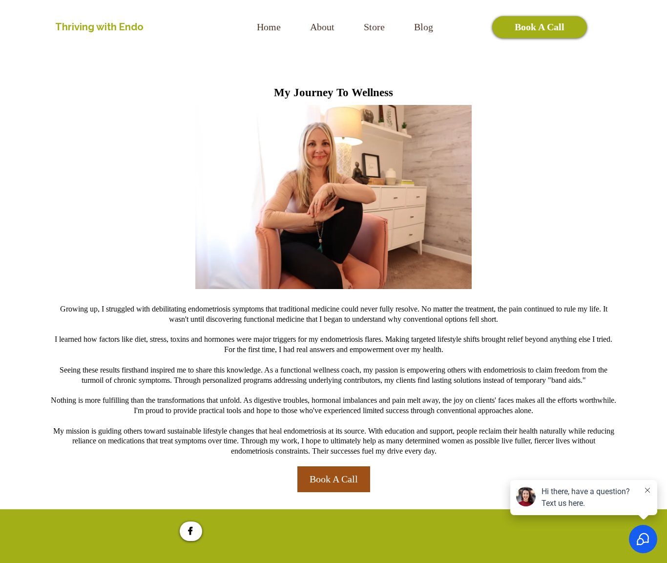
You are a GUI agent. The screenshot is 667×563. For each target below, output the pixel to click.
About (322, 26)
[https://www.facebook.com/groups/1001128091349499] (191, 531)
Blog (423, 26)
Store (374, 26)
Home (269, 26)
